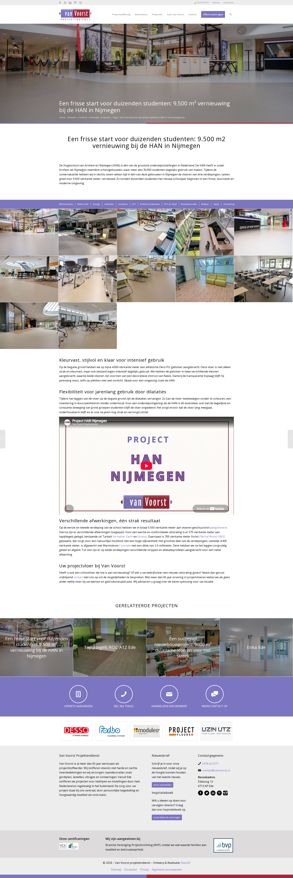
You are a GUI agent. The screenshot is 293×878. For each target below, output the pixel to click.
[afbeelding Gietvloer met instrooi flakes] (263, 232)
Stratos (142, 536)
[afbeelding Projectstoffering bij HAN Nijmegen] (146, 232)
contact (78, 577)
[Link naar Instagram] (80, 2)
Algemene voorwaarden (167, 869)
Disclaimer (130, 869)
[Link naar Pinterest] (75, 2)
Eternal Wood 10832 (212, 536)
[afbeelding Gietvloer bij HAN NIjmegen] (29, 232)
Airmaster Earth (123, 536)
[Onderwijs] (290, 439)
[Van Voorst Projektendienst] (75, 14)
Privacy (144, 869)
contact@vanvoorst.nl (216, 770)
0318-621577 (203, 2)
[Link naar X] (65, 2)
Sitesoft (185, 863)
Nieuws (216, 2)
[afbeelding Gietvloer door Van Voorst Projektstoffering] (87, 279)
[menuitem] (216, 2)
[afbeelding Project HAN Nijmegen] (87, 232)
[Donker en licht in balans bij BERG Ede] (2, 439)
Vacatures (228, 2)
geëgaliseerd (218, 527)
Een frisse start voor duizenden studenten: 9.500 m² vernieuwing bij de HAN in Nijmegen (144, 106)
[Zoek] (230, 14)
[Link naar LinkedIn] (70, 2)
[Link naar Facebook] (60, 2)
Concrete (125, 545)
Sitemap (116, 869)
